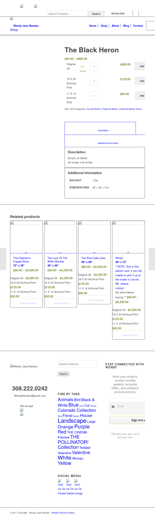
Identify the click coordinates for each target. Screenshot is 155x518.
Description (100, 130)
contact (119, 288)
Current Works (93, 108)
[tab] (100, 128)
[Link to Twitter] (136, 14)
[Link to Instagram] (142, 14)
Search (63, 373)
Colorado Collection (77, 410)
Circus (93, 405)
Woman (77, 458)
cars (82, 405)
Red (62, 431)
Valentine (81, 452)
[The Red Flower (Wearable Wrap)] (3, 259)
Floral (67, 415)
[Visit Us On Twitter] (70, 493)
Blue (73, 404)
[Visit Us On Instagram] (78, 493)
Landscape (72, 420)
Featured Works (110, 108)
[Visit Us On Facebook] (62, 493)
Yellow (64, 462)
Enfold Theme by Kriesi (63, 512)
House (86, 415)
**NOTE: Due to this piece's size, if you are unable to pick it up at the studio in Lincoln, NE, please (128, 270)
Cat (86, 405)
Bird (77, 399)
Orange (65, 426)
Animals (65, 399)
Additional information (105, 143)
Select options (28, 303)
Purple (82, 426)
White (64, 457)
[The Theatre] (152, 259)
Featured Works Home (130, 108)
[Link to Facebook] (130, 14)
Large (91, 421)
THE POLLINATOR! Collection (73, 441)
